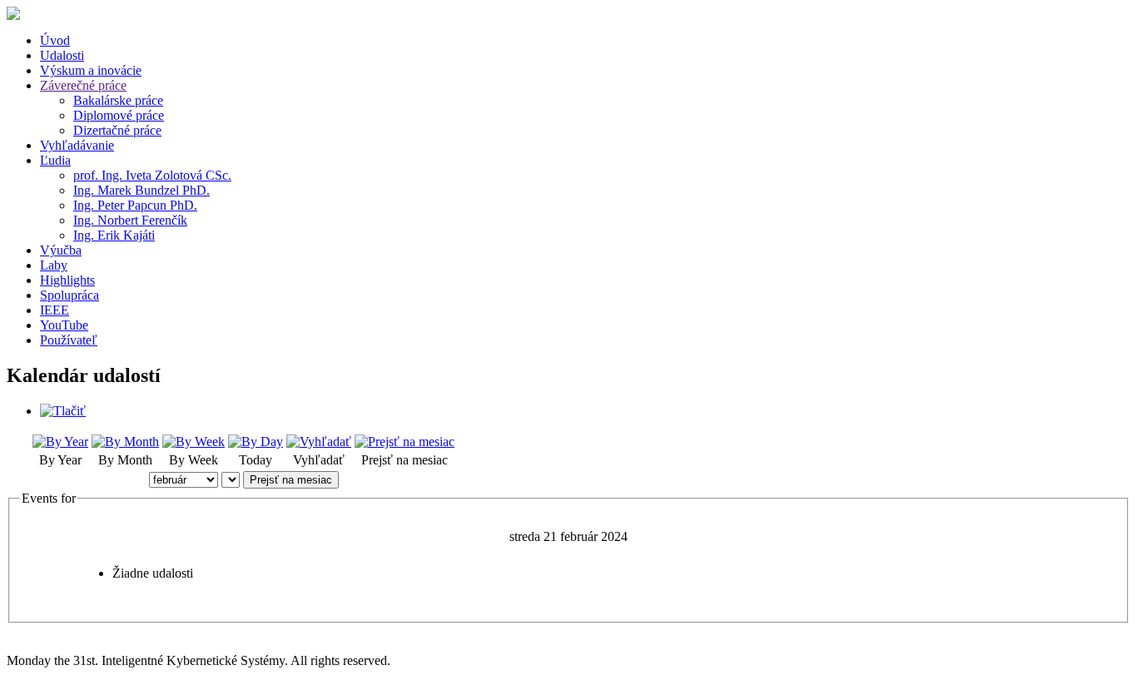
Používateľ (68, 340)
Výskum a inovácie (91, 70)
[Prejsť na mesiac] (404, 441)
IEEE (54, 310)
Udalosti (62, 55)
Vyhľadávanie (77, 145)
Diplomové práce (118, 115)
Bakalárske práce (118, 100)
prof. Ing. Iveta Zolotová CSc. (152, 175)
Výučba (61, 250)
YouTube (64, 325)
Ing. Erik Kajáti (114, 235)
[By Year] (60, 441)
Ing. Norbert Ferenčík (130, 220)
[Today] (255, 441)
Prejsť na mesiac (291, 480)
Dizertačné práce (117, 130)
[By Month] (125, 441)
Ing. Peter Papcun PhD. (135, 205)
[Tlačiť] (63, 411)
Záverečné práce (83, 85)
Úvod (55, 40)
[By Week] (193, 441)
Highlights (67, 280)
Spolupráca (69, 295)
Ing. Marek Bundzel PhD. (141, 190)
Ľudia (55, 160)
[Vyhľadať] (318, 441)
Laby (53, 265)
